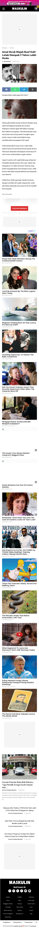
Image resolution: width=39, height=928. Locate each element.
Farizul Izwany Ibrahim (9, 790)
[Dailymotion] (29, 890)
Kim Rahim (7, 61)
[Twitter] (17, 890)
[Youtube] (25, 890)
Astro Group (33, 926)
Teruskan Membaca (19, 208)
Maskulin (4, 48)
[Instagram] (13, 890)
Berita (12, 48)
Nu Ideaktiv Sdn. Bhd (18, 926)
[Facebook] (9, 890)
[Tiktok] (21, 890)
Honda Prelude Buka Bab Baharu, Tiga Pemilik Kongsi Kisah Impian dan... (18, 785)
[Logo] (19, 8)
